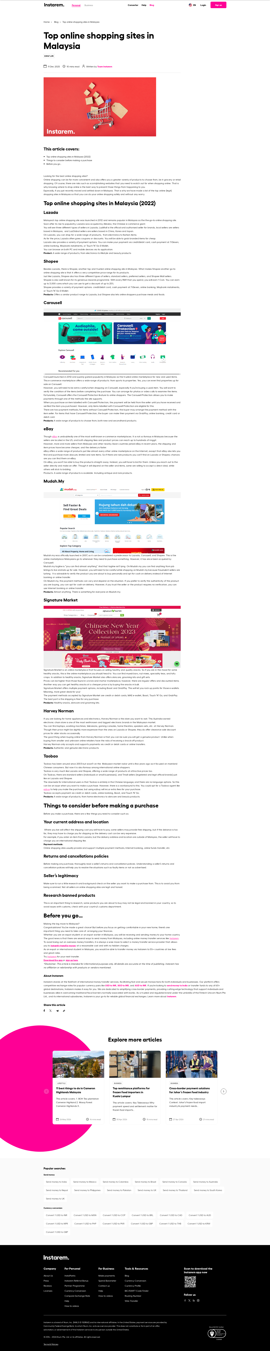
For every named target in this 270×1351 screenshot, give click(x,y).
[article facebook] (44, 1010)
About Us (48, 1275)
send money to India (177, 985)
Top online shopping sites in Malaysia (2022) (68, 156)
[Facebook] (185, 1299)
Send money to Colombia (115, 1181)
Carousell (48, 376)
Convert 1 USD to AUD (200, 1215)
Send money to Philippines (87, 1190)
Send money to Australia (205, 1181)
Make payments (106, 1275)
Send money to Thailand (175, 1190)
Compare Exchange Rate (77, 1295)
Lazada (81, 223)
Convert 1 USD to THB (170, 1223)
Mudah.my (49, 555)
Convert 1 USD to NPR (57, 1223)
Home (47, 21)
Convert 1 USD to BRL (142, 1215)
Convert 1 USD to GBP (142, 1223)
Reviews (48, 1285)
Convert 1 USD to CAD (171, 1215)
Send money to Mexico (84, 1181)
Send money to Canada (174, 1181)
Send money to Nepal (57, 1190)
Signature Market (53, 669)
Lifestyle (61, 1083)
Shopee (73, 268)
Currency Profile (133, 1285)
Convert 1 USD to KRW (199, 1223)
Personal (76, 5)
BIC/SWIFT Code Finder (137, 1290)
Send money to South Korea (208, 1190)
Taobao (47, 763)
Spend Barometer (107, 1280)
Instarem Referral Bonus (76, 1280)
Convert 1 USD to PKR (113, 1223)
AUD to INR (140, 985)
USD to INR (110, 985)
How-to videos (72, 1305)
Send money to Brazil (145, 1181)
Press (46, 1280)
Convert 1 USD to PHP (85, 1223)
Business (89, 5)
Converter (133, 4)
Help (144, 4)
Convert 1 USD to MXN (85, 1215)
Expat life (49, 56)
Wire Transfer (131, 1300)
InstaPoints (70, 1275)
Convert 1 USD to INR (56, 1215)
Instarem (174, 938)
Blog (152, 4)
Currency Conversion (75, 1290)
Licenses (48, 1290)
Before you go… (54, 163)
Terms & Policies (51, 1344)
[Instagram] (198, 1299)
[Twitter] (189, 1299)
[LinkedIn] (194, 1299)
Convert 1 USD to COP (114, 1215)
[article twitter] (50, 1010)
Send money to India (56, 1181)
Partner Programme (75, 1285)
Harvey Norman (109, 718)
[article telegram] (57, 1010)
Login (203, 4)
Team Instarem (104, 66)
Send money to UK (147, 1190)
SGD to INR (123, 985)
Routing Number (133, 1295)
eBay (54, 436)
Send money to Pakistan (119, 1190)
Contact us (104, 1285)
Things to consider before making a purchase (69, 160)
